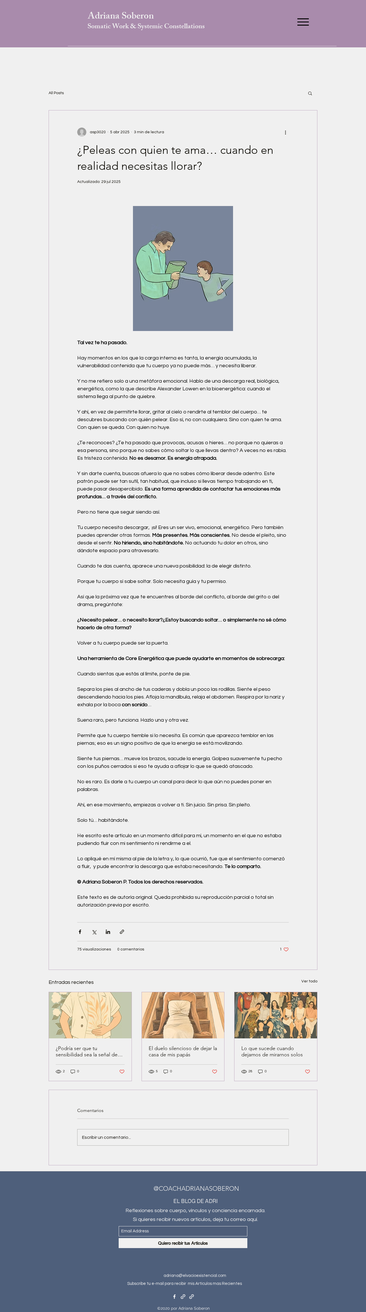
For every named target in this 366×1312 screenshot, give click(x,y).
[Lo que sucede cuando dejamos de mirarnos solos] (275, 1015)
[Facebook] (174, 1296)
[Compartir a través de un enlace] (122, 931)
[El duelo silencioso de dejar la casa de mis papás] (183, 1015)
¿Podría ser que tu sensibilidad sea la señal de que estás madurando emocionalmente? (87, 1051)
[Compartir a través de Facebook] (80, 931)
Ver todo (309, 981)
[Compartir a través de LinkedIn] (108, 931)
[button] (310, 93)
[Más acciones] (285, 132)
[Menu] (303, 22)
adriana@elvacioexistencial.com (195, 1275)
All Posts (56, 93)
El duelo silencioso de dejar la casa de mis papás (183, 1051)
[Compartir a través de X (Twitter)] (94, 931)
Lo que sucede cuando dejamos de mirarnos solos (272, 1051)
